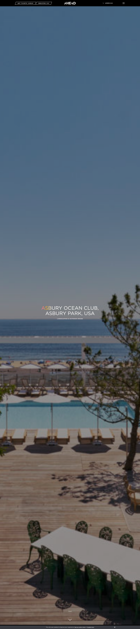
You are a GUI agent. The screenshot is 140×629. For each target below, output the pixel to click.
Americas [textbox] (109, 3)
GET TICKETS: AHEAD (25, 3)
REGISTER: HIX (43, 3)
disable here (90, 627)
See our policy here (79, 627)
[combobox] (110, 3)
